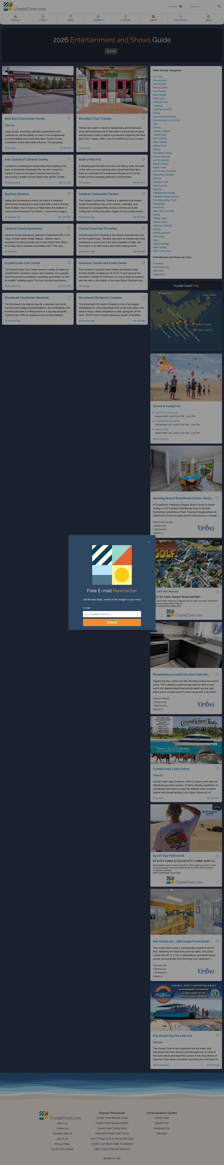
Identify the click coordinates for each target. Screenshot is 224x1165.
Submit (112, 622)
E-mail (86, 608)
